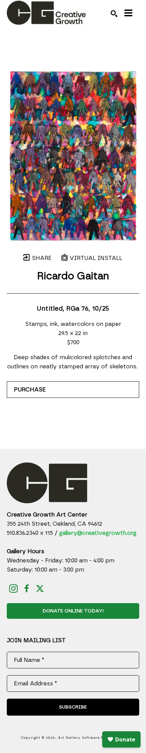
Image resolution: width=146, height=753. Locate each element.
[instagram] (13, 588)
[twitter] (40, 588)
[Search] (114, 13)
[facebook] (26, 588)
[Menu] (128, 13)
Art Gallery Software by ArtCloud (91, 737)
